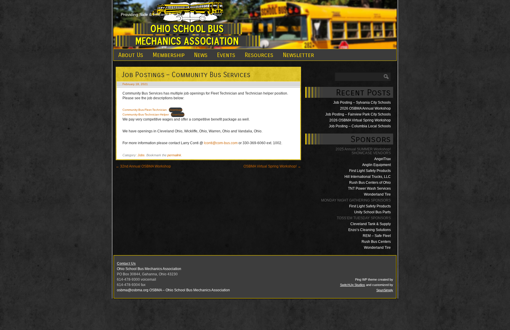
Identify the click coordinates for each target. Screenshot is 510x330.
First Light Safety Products (370, 171)
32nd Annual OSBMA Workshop (143, 166)
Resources (259, 55)
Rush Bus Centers (376, 242)
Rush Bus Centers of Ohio (370, 183)
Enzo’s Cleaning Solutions (369, 230)
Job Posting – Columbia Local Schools (360, 126)
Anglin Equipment (376, 165)
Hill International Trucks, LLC (367, 177)
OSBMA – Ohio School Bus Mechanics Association (189, 290)
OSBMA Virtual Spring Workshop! (272, 166)
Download (175, 109)
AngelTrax (382, 159)
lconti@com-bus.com (221, 143)
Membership (168, 55)
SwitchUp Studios (352, 285)
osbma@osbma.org (132, 290)
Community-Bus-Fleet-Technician (144, 109)
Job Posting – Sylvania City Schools (362, 102)
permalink (174, 155)
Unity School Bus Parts (372, 212)
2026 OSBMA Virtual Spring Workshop (360, 120)
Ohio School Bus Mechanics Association (149, 269)
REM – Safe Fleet (377, 236)
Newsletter (298, 55)
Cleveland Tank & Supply (370, 224)
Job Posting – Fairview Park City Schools (358, 114)
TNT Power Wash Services (369, 188)
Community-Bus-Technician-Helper (145, 114)
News (200, 55)
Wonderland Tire (377, 194)
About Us (130, 55)
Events (226, 55)
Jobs (141, 155)
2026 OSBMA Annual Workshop (365, 108)
